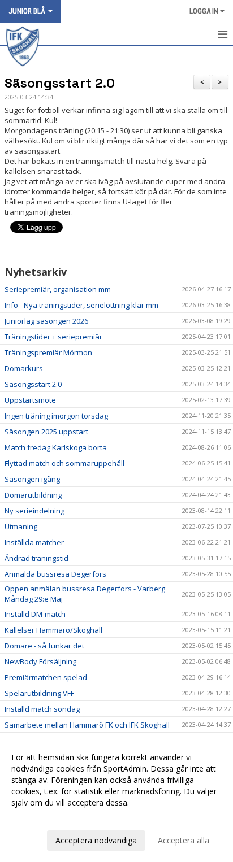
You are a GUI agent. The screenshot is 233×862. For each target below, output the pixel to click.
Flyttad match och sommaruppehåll (64, 463)
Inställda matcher (34, 542)
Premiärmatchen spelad (46, 677)
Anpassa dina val (41, 817)
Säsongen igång (32, 479)
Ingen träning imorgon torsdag (56, 416)
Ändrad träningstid (36, 558)
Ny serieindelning (34, 511)
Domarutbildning (33, 495)
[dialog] (116, 798)
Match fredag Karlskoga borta (56, 447)
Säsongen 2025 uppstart (46, 431)
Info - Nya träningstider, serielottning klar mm (81, 305)
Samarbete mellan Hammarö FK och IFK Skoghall (87, 725)
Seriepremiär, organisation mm (58, 289)
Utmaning (21, 526)
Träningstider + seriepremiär (53, 337)
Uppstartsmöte (30, 400)
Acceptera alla (183, 840)
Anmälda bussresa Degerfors (55, 574)
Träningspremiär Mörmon (48, 352)
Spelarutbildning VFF (39, 693)
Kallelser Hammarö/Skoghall (53, 630)
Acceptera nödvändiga (96, 840)
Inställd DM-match (35, 614)
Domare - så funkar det (44, 646)
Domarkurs (24, 368)
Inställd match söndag (42, 709)
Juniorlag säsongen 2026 (46, 321)
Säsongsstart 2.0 (60, 83)
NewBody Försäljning (40, 661)
